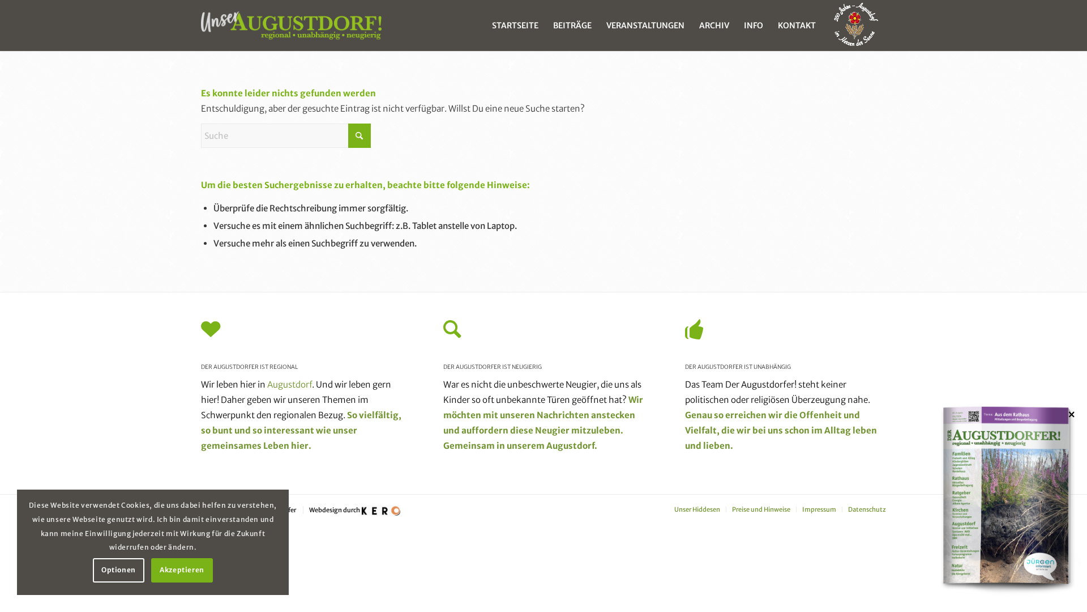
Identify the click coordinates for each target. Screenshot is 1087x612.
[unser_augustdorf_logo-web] (291, 25)
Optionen (118, 570)
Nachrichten (563, 415)
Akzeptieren (182, 570)
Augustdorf (289, 384)
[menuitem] (515, 25)
